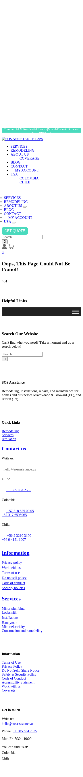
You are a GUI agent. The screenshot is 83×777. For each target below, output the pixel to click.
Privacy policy (12, 562)
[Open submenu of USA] (13, 222)
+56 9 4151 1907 (14, 539)
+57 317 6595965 (14, 515)
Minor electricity (13, 626)
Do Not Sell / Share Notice (20, 670)
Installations (10, 617)
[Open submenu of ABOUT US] (25, 207)
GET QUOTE (14, 231)
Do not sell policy (14, 578)
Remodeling (10, 431)
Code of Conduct (14, 678)
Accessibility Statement (18, 682)
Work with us (11, 567)
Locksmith (9, 612)
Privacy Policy (12, 666)
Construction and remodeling (22, 630)
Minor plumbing (13, 608)
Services (8, 435)
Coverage (8, 690)
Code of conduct (13, 583)
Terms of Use (11, 662)
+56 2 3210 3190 (18, 535)
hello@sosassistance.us (20, 469)
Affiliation (9, 439)
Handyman (9, 623)
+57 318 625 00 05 (20, 511)
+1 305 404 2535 (18, 490)
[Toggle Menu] (75, 312)
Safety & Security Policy (19, 674)
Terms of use (11, 573)
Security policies (13, 588)
